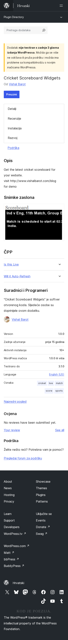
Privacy (9, 501)
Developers (11, 527)
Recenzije (14, 118)
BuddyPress (14, 566)
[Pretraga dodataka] (44, 30)
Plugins (41, 495)
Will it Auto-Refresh (17, 276)
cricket (42, 383)
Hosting (9, 495)
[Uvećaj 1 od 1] (59, 209)
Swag (41, 534)
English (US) (56, 374)
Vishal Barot (17, 84)
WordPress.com (16, 546)
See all (59, 430)
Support (9, 520)
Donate (43, 527)
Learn (8, 514)
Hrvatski (18, 583)
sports (59, 390)
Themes (41, 488)
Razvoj (12, 138)
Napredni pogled (15, 401)
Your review (12, 430)
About (8, 481)
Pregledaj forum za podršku (23, 458)
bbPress (11, 559)
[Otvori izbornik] (62, 5)
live (51, 383)
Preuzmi (11, 94)
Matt (9, 553)
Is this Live (11, 264)
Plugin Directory (14, 17)
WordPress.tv (15, 534)
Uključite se (44, 514)
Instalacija (15, 128)
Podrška (13, 148)
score (49, 390)
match (59, 383)
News (8, 488)
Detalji (12, 109)
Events (41, 520)
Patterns (42, 501)
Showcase (43, 481)
